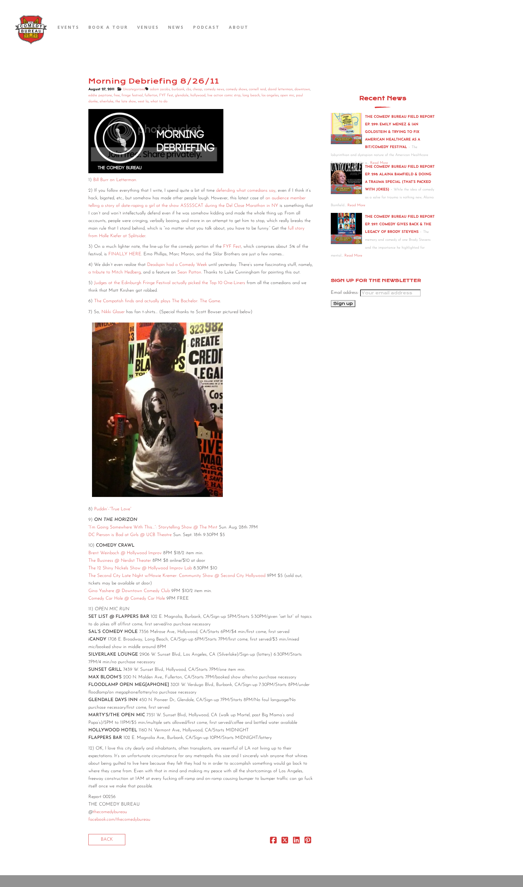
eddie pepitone (100, 95)
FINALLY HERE (124, 254)
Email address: (345, 292)
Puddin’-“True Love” (112, 509)
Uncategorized (134, 89)
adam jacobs (160, 89)
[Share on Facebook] (273, 841)
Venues (148, 27)
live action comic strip (224, 95)
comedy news (214, 89)
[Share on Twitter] (285, 841)
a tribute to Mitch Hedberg (114, 272)
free (117, 95)
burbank (178, 89)
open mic (287, 95)
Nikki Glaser (113, 312)
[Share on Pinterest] (308, 841)
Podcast (206, 27)
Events (68, 27)
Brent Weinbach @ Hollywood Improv (125, 553)
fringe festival (132, 95)
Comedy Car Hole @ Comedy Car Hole (126, 598)
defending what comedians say (245, 190)
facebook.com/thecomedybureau (119, 819)
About (238, 27)
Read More (356, 205)
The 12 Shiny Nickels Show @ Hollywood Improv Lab (140, 568)
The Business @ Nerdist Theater (119, 560)
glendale (182, 95)
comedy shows (236, 89)
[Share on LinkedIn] (296, 841)
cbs (188, 89)
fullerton (151, 95)
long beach (251, 95)
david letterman (280, 89)
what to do (158, 101)
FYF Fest (166, 95)
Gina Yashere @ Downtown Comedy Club (129, 591)
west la (143, 101)
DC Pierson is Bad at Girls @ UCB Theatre (130, 535)
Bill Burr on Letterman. (115, 180)
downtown (302, 89)
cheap (197, 89)
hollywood (198, 95)
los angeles (270, 95)
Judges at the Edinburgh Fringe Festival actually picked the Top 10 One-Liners (169, 283)
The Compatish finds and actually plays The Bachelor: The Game (157, 301)
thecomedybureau (110, 812)
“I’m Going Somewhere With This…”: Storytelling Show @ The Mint (152, 527)
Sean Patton (189, 272)
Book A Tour (108, 27)
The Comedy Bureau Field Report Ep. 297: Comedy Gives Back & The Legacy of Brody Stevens (400, 224)
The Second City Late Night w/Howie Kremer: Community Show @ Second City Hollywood (176, 576)
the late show (125, 101)
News (176, 27)
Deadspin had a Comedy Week (177, 265)
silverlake (106, 101)
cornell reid (257, 89)
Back (107, 839)
